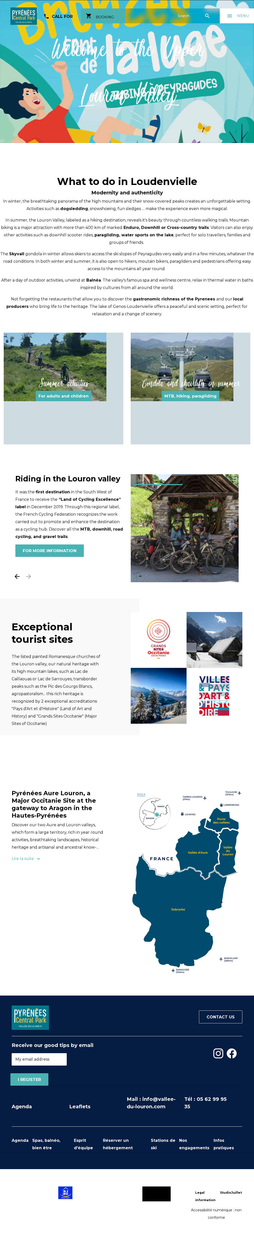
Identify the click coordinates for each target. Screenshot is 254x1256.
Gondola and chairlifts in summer (190, 383)
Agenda (22, 1107)
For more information (49, 536)
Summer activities (63, 383)
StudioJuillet (231, 1192)
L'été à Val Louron (49, 478)
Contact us (221, 1017)
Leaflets (80, 1107)
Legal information (205, 1196)
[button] (17, 576)
